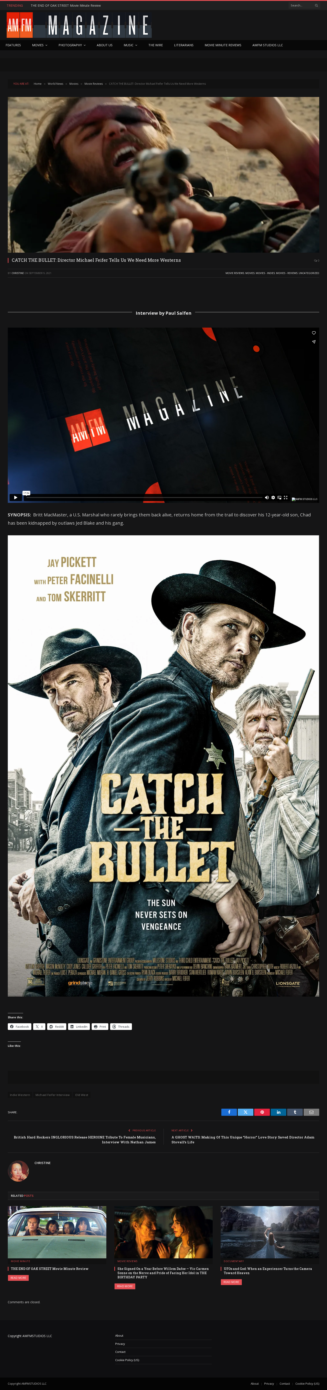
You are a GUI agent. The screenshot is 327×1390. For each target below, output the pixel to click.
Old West (81, 1095)
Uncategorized (309, 273)
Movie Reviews (235, 273)
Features (13, 45)
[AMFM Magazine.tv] (79, 25)
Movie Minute (20, 1261)
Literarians (184, 45)
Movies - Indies (265, 273)
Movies (38, 45)
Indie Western (20, 1095)
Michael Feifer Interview (53, 1095)
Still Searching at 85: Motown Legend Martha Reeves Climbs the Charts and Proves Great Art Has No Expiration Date (81, 6)
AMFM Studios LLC (267, 45)
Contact (120, 1352)
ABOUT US (105, 45)
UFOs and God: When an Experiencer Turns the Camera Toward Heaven (268, 1271)
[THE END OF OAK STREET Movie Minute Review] (57, 1232)
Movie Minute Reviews (223, 45)
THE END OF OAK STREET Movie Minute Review (50, 1269)
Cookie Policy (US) (127, 1360)
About (119, 1336)
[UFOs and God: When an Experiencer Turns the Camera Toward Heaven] (270, 1232)
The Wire (155, 45)
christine (18, 273)
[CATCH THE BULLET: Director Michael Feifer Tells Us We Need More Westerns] (163, 175)
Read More (18, 1278)
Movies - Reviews (286, 273)
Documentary (234, 1261)
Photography (70, 45)
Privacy (120, 1344)
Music (128, 45)
